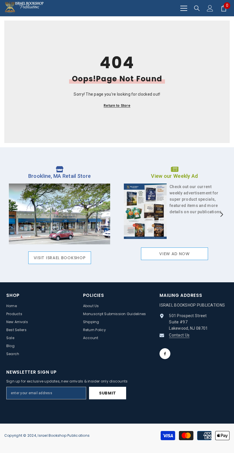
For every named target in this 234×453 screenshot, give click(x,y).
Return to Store (117, 106)
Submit (107, 393)
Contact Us (179, 335)
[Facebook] (165, 353)
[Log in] (210, 8)
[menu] (183, 8)
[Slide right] (221, 215)
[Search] (196, 8)
